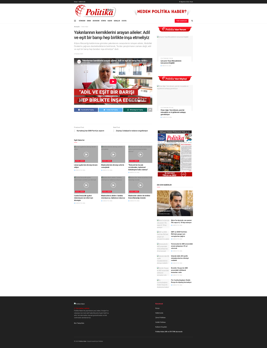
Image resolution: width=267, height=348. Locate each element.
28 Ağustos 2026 (80, 170)
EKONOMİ (96, 21)
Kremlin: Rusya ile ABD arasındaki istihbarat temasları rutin (179, 270)
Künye (76, 2)
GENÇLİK (117, 21)
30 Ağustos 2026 (164, 214)
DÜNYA (103, 21)
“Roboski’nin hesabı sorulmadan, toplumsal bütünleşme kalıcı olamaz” (138, 167)
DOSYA (124, 21)
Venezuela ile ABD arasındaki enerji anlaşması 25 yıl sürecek (182, 246)
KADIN (110, 21)
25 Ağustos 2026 (107, 201)
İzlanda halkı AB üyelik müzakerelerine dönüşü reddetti (180, 258)
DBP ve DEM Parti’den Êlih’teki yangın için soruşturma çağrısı (179, 234)
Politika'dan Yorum (167, 58)
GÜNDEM (82, 21)
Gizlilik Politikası (160, 322)
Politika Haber (82, 341)
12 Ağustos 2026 (167, 117)
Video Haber (84, 26)
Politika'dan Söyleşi (167, 107)
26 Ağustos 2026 (80, 203)
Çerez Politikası (160, 317)
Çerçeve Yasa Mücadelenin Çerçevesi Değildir (171, 62)
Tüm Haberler (181, 21)
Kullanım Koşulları (161, 327)
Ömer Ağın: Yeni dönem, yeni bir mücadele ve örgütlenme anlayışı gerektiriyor (173, 112)
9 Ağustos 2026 (166, 65)
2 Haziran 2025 (78, 54)
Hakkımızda (82, 2)
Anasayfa (77, 26)
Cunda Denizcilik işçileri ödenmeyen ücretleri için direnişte (83, 198)
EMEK (89, 21)
